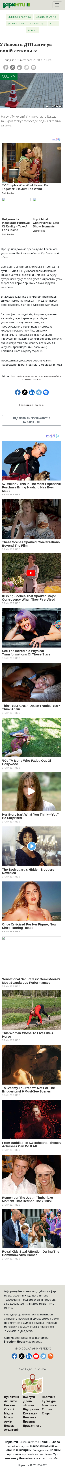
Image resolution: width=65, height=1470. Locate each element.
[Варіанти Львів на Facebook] (14, 1356)
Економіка (49, 1405)
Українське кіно (16, 23)
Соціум (9, 76)
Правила (29, 1421)
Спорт (46, 1413)
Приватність (32, 1425)
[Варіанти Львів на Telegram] (43, 1356)
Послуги (29, 1397)
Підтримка (31, 1409)
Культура (49, 1401)
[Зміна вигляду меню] (57, 4)
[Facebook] (5, 67)
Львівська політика (19, 16)
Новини (32, 30)
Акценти (10, 1401)
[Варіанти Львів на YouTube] (36, 1356)
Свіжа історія (37, 23)
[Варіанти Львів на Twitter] (22, 1356)
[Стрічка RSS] (50, 1356)
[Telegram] (26, 67)
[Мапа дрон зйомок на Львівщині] (32, 1384)
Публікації (11, 1397)
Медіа (8, 1413)
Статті (53, 23)
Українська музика (46, 16)
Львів (18, 376)
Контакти (30, 1413)
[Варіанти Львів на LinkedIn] (29, 1356)
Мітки (8, 1417)
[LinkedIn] (19, 67)
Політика (29, 1417)
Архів (8, 1421)
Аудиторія (11, 1429)
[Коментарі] (33, 67)
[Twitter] (12, 67)
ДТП (13, 376)
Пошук (9, 1425)
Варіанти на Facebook (31, 405)
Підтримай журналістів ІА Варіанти (31, 420)
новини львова (30, 376)
